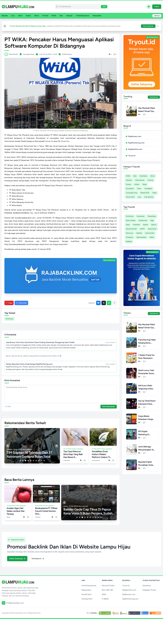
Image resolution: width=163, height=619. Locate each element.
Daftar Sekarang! (148, 26)
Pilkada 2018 (144, 193)
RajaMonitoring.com (136, 143)
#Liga (152, 220)
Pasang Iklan (97, 16)
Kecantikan (130, 189)
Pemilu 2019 (130, 197)
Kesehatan (143, 176)
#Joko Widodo (130, 220)
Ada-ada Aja (148, 197)
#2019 (142, 229)
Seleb (154, 193)
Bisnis (36, 16)
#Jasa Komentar (131, 229)
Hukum (28, 16)
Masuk (156, 7)
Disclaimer (147, 585)
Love (13, 16)
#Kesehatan (152, 216)
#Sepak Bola (143, 220)
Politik (54, 16)
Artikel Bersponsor (82, 16)
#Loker (152, 237)
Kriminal (45, 16)
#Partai (145, 225)
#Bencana (129, 233)
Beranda (5, 16)
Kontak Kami (86, 594)
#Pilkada (129, 241)
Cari (104, 7)
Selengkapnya (36, 558)
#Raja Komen (152, 229)
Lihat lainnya (154, 97)
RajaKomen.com (134, 136)
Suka (10, 303)
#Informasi (9, 319)
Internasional (139, 180)
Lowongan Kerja (131, 193)
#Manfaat (136, 225)
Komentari (23, 303)
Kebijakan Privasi (149, 590)
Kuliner (136, 184)
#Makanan (129, 237)
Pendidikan (148, 189)
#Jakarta (139, 233)
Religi (144, 184)
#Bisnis (153, 225)
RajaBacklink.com (135, 149)
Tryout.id (131, 156)
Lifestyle (69, 16)
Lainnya (156, 16)
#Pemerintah (149, 233)
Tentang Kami (87, 599)
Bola (61, 16)
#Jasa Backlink (141, 237)
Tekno (20, 16)
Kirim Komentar (108, 406)
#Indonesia (140, 216)
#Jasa (128, 225)
